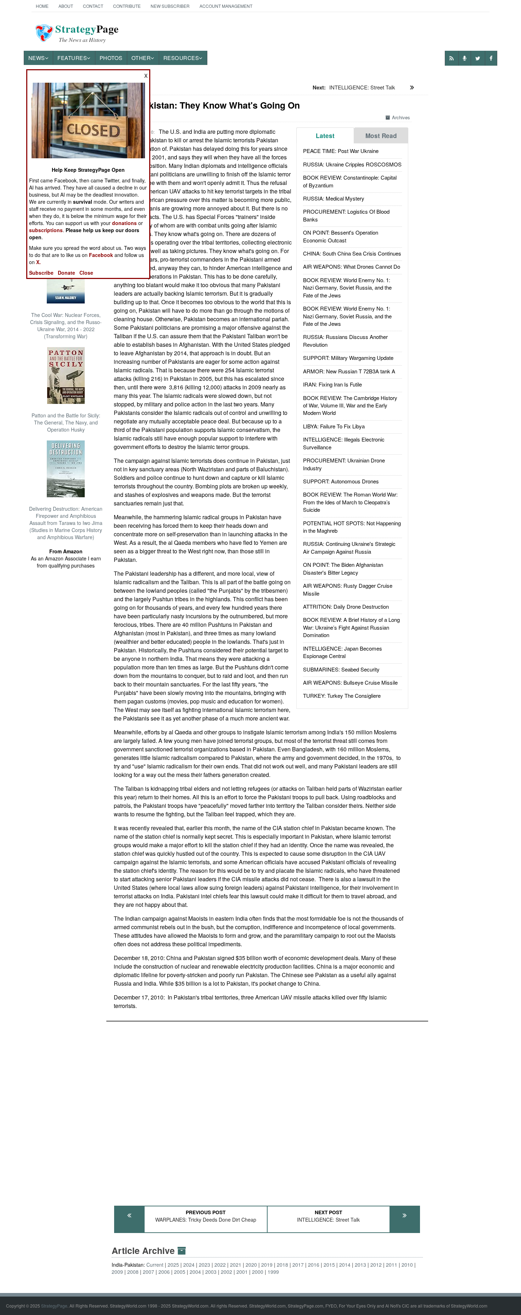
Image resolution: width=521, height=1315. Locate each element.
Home (42, 6)
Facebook (101, 254)
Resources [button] (181, 57)
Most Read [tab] (381, 135)
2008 (133, 1271)
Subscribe (41, 272)
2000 (257, 1271)
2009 (117, 1271)
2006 (164, 1271)
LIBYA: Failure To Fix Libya (334, 426)
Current (154, 1264)
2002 (226, 1271)
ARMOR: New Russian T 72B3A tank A (349, 371)
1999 (273, 1271)
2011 (391, 1264)
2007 (148, 1271)
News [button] (36, 57)
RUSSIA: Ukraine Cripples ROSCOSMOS (352, 164)
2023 (204, 1264)
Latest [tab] (325, 135)
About (65, 6)
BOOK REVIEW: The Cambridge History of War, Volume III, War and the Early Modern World (350, 405)
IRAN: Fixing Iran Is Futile (332, 384)
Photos (111, 57)
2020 (251, 1264)
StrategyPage (54, 1306)
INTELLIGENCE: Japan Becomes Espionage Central (342, 652)
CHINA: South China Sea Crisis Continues (352, 253)
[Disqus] (267, 1110)
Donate (66, 272)
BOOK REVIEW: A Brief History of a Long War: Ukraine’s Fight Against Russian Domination (351, 627)
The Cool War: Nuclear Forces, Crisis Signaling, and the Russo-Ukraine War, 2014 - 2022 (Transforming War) (66, 325)
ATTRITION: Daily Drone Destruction (346, 606)
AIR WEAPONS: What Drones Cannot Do (351, 266)
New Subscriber (170, 6)
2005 (179, 1271)
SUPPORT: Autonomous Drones (341, 481)
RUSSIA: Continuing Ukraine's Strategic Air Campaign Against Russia (349, 547)
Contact (93, 6)
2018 (282, 1264)
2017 (298, 1264)
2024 (189, 1264)
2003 (211, 1271)
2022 (220, 1264)
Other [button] (141, 57)
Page (87, 33)
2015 (329, 1264)
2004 (195, 1271)
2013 (360, 1264)
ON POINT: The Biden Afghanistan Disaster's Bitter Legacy (343, 568)
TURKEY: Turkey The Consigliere (342, 695)
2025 (173, 1264)
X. (38, 261)
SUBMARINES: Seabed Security (341, 669)
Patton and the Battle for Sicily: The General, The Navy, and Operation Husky (66, 422)
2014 (345, 1264)
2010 (407, 1264)
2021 (235, 1264)
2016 (313, 1264)
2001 (242, 1271)
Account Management (226, 6)
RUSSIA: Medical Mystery (333, 198)
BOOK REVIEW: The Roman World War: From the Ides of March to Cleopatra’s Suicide (350, 502)
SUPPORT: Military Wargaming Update (348, 357)
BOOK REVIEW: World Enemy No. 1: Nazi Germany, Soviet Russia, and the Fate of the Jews (347, 287)
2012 (376, 1264)
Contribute (127, 6)
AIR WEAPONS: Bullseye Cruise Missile (350, 682)
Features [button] (72, 57)
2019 (267, 1264)
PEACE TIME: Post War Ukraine (341, 150)
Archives (401, 117)
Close (86, 272)
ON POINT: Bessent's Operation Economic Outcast (340, 236)
